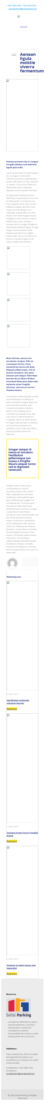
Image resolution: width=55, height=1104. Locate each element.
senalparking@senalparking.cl (23, 8)
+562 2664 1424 (14, 5)
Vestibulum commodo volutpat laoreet (18, 702)
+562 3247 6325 (30, 5)
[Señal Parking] (22, 26)
